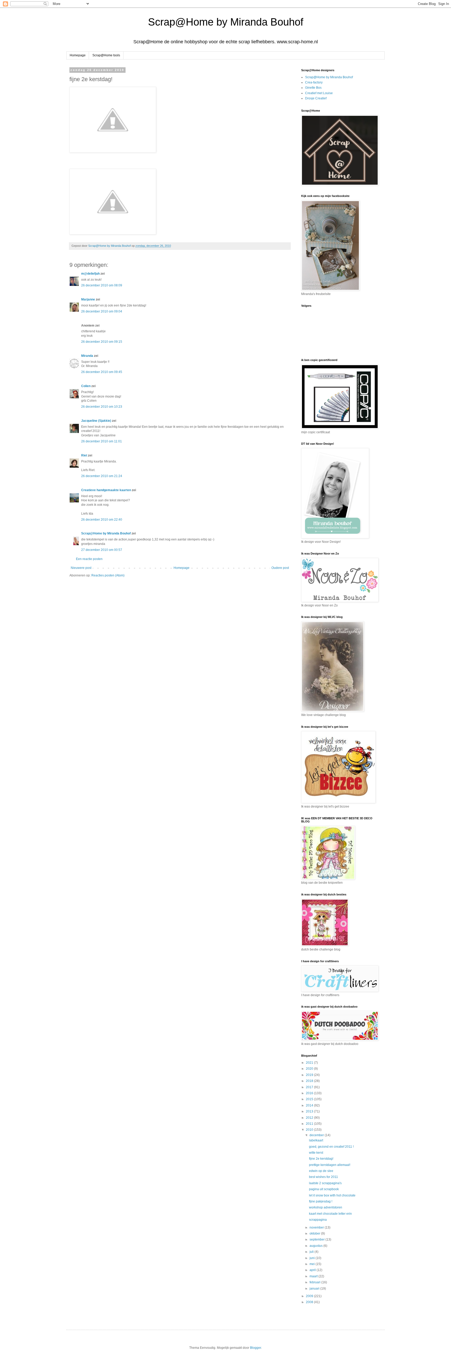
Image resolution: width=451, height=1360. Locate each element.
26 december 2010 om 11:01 (101, 441)
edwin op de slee (321, 1171)
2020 (310, 1068)
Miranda (87, 356)
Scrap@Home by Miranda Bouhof (225, 22)
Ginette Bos (313, 87)
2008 (310, 1302)
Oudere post (280, 568)
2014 (310, 1105)
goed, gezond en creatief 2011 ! (331, 1146)
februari (315, 1282)
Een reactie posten (89, 559)
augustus (316, 1246)
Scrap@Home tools (106, 55)
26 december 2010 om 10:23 (101, 406)
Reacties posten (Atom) (107, 575)
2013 (310, 1111)
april (313, 1270)
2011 (310, 1124)
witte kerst (316, 1152)
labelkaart (316, 1140)
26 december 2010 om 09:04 (101, 311)
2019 (310, 1075)
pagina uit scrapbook (324, 1189)
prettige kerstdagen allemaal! (329, 1165)
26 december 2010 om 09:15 (101, 342)
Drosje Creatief (316, 98)
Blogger (255, 1348)
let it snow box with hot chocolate (332, 1195)
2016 (310, 1093)
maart (314, 1276)
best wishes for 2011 (323, 1177)
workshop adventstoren (325, 1207)
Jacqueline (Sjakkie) (96, 421)
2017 (310, 1087)
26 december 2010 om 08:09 (101, 285)
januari (315, 1288)
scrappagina (318, 1219)
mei (313, 1264)
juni (313, 1258)
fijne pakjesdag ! (320, 1201)
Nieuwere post (81, 568)
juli (312, 1252)
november (317, 1227)
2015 (310, 1099)
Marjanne (88, 299)
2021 (310, 1062)
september (317, 1239)
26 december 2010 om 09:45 (101, 372)
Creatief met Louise (319, 93)
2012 (310, 1118)
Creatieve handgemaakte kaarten (106, 490)
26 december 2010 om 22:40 (101, 519)
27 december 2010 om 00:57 (101, 550)
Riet (84, 455)
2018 (310, 1081)
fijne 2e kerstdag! (321, 1158)
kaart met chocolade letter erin (330, 1213)
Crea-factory (314, 82)
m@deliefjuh (90, 273)
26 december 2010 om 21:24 (101, 476)
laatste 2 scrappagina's (325, 1183)
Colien (86, 386)
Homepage (78, 55)
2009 (310, 1296)
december (317, 1135)
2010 (310, 1130)
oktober (315, 1233)
